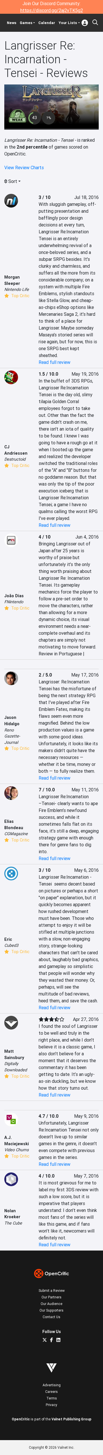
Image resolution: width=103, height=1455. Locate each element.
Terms (51, 1398)
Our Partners (51, 1297)
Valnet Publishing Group (71, 1419)
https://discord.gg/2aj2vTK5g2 (51, 10)
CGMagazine (16, 833)
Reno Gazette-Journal (12, 736)
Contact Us (51, 1317)
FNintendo (13, 601)
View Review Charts (24, 167)
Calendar (46, 22)
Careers (51, 1391)
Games (26, 22)
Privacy (51, 1405)
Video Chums (16, 1149)
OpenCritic (21, 1419)
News (11, 22)
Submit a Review (52, 1290)
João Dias (14, 595)
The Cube (13, 1223)
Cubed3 (11, 945)
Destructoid (14, 459)
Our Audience (51, 1304)
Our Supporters (51, 1310)
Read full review (54, 362)
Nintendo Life (16, 289)
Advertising (52, 1385)
